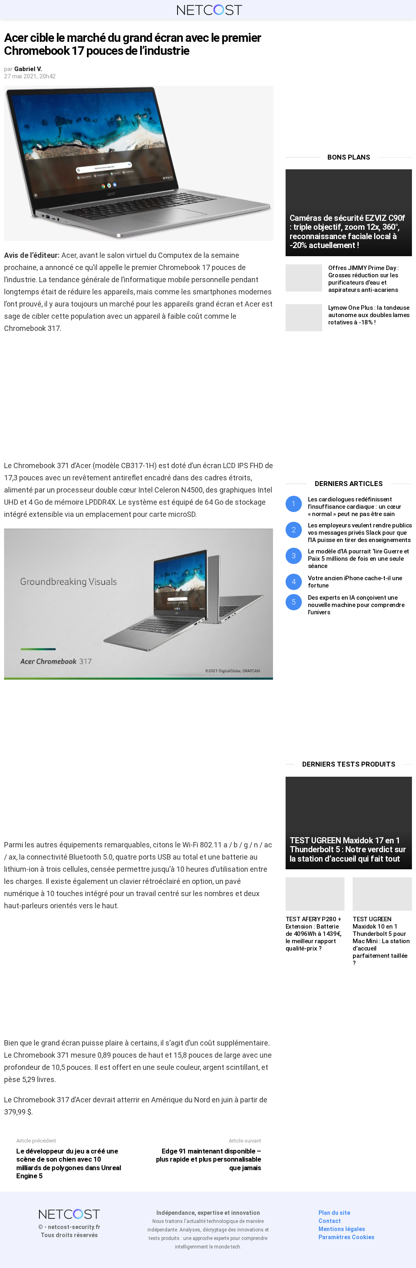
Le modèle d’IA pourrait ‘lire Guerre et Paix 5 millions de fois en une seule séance (358, 559)
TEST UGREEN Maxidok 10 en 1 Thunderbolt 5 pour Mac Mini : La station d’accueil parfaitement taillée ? (381, 941)
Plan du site (334, 1213)
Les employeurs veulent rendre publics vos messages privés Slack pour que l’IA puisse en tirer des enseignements (360, 533)
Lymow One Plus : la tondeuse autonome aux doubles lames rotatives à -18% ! (369, 315)
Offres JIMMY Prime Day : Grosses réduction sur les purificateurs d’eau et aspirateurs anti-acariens (363, 279)
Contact (329, 1221)
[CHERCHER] (407, 10)
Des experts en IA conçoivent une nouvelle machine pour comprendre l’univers (356, 605)
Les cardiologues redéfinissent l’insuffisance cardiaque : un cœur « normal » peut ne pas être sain (354, 507)
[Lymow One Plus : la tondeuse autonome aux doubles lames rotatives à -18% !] (304, 317)
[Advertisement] (138, 399)
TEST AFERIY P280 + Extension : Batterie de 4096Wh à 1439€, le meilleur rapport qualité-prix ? (314, 934)
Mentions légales (341, 1229)
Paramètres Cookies (346, 1237)
